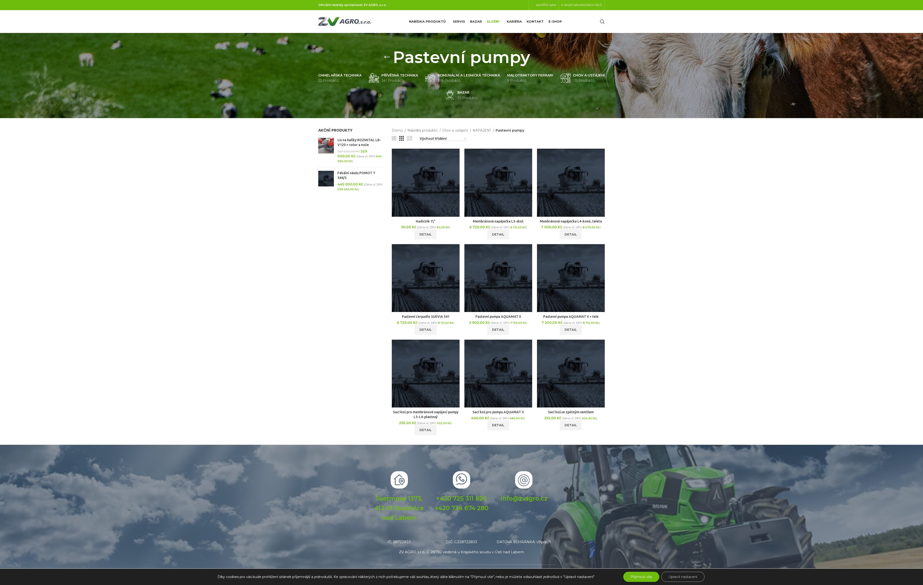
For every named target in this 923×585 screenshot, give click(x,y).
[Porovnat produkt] (456, 156)
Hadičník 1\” (426, 221)
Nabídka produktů (422, 130)
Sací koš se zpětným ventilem (571, 412)
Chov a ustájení (455, 130)
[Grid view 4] (409, 138)
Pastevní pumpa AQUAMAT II (498, 316)
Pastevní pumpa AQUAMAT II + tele (571, 316)
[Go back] (387, 57)
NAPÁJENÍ (482, 130)
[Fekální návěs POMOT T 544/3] (326, 181)
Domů (398, 130)
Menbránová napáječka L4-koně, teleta (571, 221)
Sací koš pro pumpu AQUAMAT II (498, 412)
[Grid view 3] (401, 138)
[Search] (602, 21)
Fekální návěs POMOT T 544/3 (356, 175)
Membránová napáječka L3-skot (498, 221)
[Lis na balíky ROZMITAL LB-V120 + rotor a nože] (326, 150)
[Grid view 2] (394, 138)
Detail (425, 234)
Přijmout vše (641, 577)
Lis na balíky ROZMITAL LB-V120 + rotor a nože (359, 142)
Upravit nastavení (682, 577)
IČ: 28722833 (399, 542)
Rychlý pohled (456, 167)
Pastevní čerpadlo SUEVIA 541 (425, 316)
